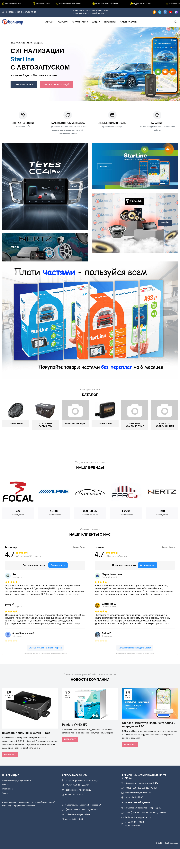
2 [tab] (90, 96)
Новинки (110, 21)
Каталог (63, 21)
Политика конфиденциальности (16, 780)
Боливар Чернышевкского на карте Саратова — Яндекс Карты (45, 653)
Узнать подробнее (104, 72)
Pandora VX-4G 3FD (74, 725)
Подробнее (10, 754)
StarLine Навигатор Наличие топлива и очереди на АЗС (148, 724)
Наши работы (129, 21)
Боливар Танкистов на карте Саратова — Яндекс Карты (135, 653)
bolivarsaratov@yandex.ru (78, 789)
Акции (96, 21)
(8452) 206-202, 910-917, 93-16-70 (20, 12)
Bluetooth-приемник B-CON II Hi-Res (26, 733)
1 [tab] (87, 96)
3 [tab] (93, 96)
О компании (80, 21)
